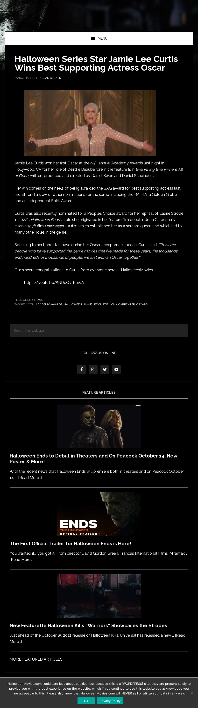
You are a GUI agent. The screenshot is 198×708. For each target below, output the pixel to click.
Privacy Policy (110, 701)
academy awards (49, 304)
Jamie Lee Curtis (95, 304)
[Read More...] (30, 477)
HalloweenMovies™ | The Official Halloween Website (99, 20)
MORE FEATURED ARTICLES (36, 659)
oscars (142, 304)
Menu (102, 38)
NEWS (38, 300)
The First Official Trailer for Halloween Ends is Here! (70, 543)
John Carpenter (122, 304)
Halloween (73, 304)
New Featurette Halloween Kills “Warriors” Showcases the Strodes (88, 625)
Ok (86, 701)
